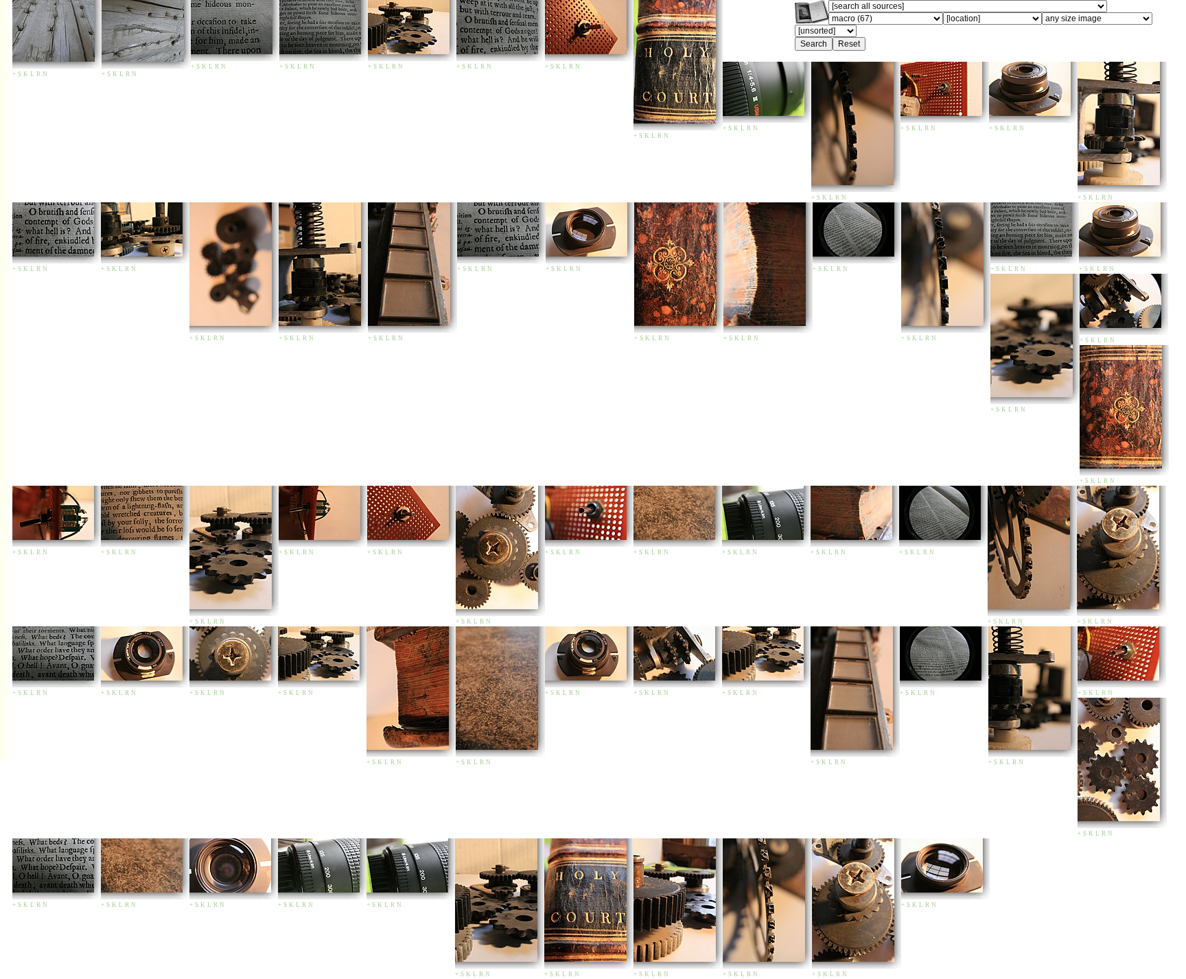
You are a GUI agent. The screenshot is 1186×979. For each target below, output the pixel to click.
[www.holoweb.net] (811, 19)
